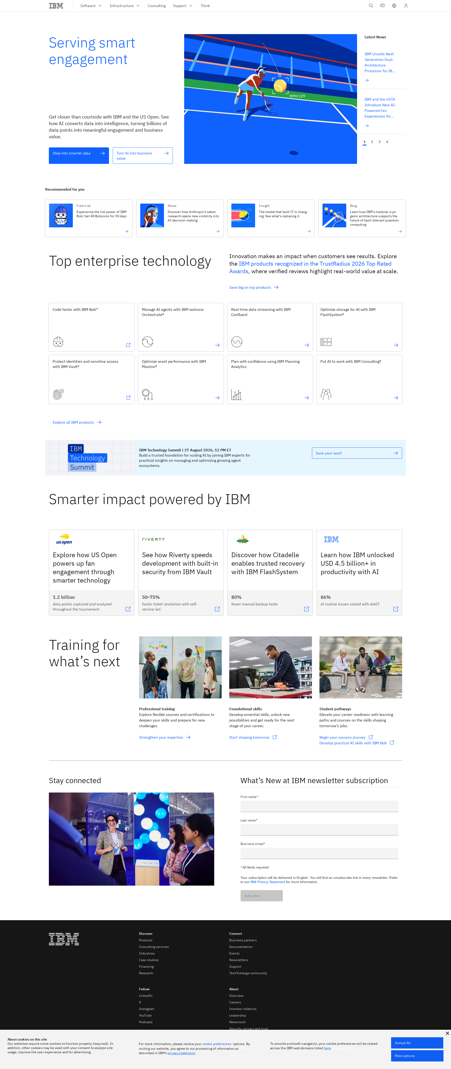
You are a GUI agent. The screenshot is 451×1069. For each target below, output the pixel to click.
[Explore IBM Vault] (128, 397)
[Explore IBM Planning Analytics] (306, 397)
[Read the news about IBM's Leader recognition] (376, 231)
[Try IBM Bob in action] (102, 231)
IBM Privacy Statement (267, 882)
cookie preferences (217, 1044)
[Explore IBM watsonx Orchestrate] (217, 345)
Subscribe (251, 896)
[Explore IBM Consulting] (396, 397)
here (327, 1048)
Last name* (249, 820)
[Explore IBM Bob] (128, 345)
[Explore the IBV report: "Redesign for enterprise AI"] (194, 231)
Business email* (253, 844)
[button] (394, 5)
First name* (249, 797)
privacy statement (181, 1053)
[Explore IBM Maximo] (217, 397)
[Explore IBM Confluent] (306, 345)
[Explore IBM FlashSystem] (396, 345)
